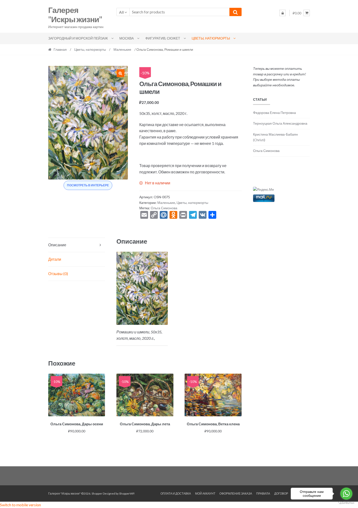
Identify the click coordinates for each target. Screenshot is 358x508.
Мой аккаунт (205, 493)
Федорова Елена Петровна (274, 112)
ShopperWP (126, 493)
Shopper (97, 493)
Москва (126, 38)
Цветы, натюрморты (211, 38)
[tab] (76, 245)
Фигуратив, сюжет (162, 38)
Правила (263, 493)
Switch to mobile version (20, 504)
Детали (54, 259)
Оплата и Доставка (175, 493)
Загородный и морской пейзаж (78, 38)
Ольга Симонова (164, 208)
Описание (57, 244)
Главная (60, 49)
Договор (281, 493)
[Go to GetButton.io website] (346, 503)
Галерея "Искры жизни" (75, 14)
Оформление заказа (235, 493)
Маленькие (122, 49)
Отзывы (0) (58, 273)
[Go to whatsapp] (346, 494)
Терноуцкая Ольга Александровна (280, 123)
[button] (120, 73)
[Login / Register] (282, 13)
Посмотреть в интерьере (88, 185)
